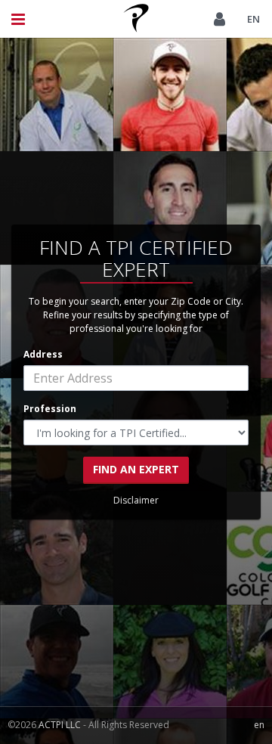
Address (43, 354)
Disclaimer (136, 500)
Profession (49, 408)
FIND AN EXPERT (136, 469)
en (253, 19)
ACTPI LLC (60, 724)
